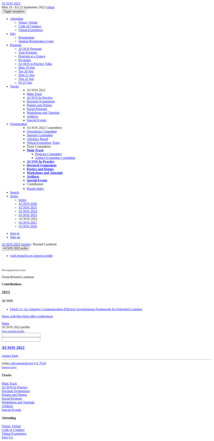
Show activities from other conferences (27, 316)
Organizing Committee (42, 131)
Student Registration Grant (36, 41)
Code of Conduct (29, 26)
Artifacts (32, 116)
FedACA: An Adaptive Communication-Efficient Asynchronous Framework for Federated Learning (76, 309)
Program (15, 45)
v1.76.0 (40, 363)
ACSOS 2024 (27, 211)
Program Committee (48, 154)
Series (22, 200)
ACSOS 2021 (27, 222)
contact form (10, 355)
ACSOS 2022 (11, 244)
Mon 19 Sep (26, 67)
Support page (9, 367)
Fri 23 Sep (25, 82)
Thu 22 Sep (26, 79)
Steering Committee (40, 135)
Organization (18, 124)
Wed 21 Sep (26, 75)
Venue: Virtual (27, 22)
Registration (26, 37)
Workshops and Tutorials (43, 112)
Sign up (15, 237)
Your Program (27, 52)
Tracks (14, 86)
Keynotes (24, 60)
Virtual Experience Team (43, 142)
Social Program (37, 109)
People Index (35, 188)
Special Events (36, 120)
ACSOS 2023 (27, 215)
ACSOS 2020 (27, 226)
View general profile (13, 331)
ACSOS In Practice (40, 97)
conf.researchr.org (21, 363)
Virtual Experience (30, 30)
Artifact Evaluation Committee (55, 158)
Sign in (14, 233)
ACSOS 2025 (27, 207)
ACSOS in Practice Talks (35, 64)
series (25, 244)
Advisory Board (37, 139)
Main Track (34, 94)
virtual (50, 7)
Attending (16, 18)
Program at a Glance (31, 56)
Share (5, 323)
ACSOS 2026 (27, 203)
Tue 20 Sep (25, 71)
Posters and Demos (39, 105)
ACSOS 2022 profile (15, 248)
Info (12, 33)
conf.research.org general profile (31, 255)
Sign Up (7, 437)
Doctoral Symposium (41, 101)
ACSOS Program (30, 49)
